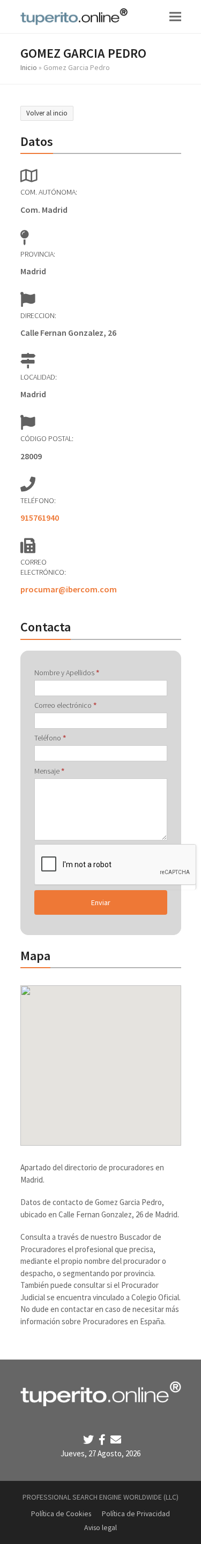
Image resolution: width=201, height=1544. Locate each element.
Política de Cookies (61, 1513)
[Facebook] (103, 1439)
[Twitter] (89, 1439)
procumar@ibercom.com (68, 589)
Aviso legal (100, 1527)
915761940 (39, 517)
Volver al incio (47, 113)
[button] (175, 16)
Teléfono (50, 738)
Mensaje (49, 771)
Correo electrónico (65, 705)
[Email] (115, 1439)
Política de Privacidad (136, 1513)
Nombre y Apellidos (66, 672)
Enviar (100, 902)
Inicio (28, 67)
